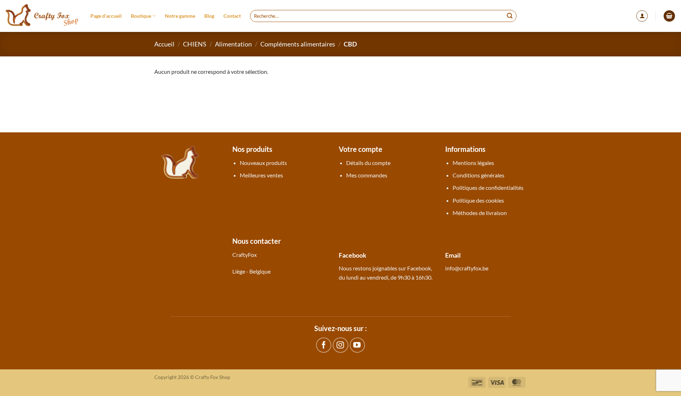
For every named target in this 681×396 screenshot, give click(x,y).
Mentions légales (473, 162)
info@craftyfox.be (466, 268)
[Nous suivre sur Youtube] (357, 345)
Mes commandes (366, 175)
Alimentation (233, 44)
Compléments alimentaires (297, 44)
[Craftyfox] (42, 16)
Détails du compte (368, 162)
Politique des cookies (478, 200)
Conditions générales (478, 175)
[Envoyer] (510, 16)
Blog (209, 16)
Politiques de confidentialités (488, 187)
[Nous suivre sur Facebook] (323, 345)
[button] (642, 16)
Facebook (419, 268)
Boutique (141, 16)
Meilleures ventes (261, 175)
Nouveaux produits (263, 162)
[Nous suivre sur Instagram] (340, 345)
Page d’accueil (106, 16)
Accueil (164, 44)
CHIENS (194, 44)
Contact (232, 16)
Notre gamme (180, 16)
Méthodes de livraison (480, 212)
